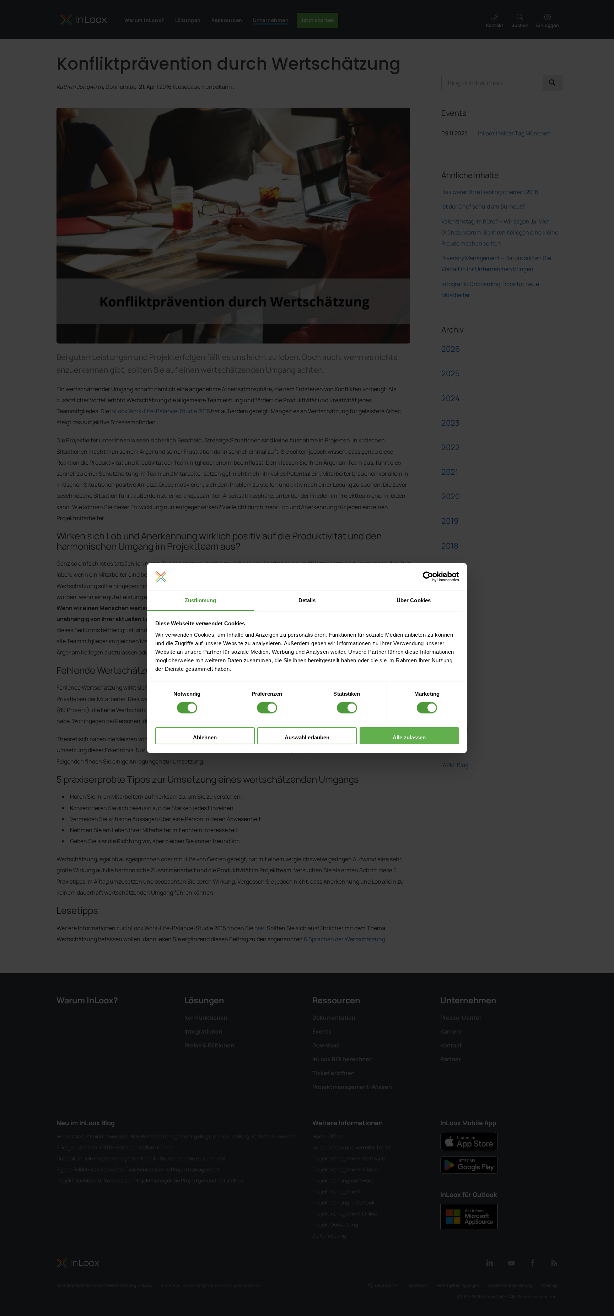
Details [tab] (307, 600)
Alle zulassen (409, 737)
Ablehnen (205, 737)
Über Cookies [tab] (414, 600)
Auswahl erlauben (307, 737)
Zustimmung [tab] (200, 600)
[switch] (267, 707)
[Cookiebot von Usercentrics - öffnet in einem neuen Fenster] (428, 577)
